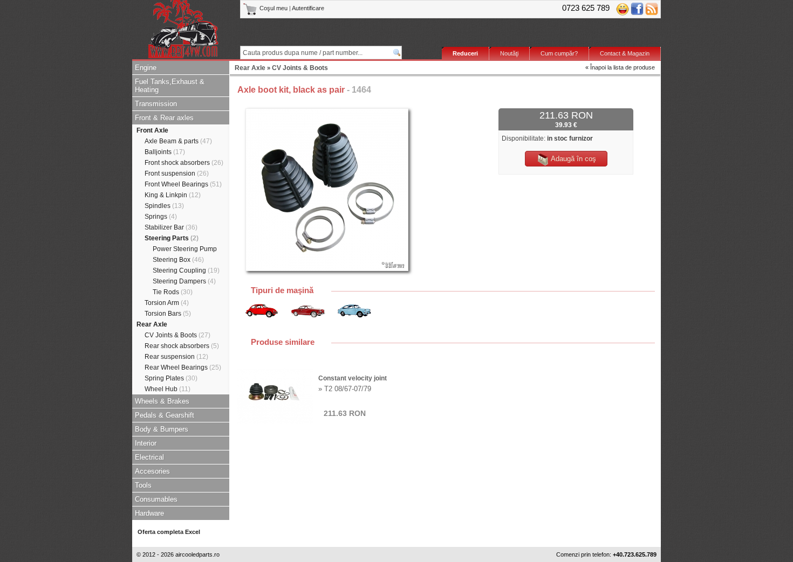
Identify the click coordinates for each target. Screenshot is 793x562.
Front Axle (152, 130)
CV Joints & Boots (177, 335)
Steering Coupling (186, 270)
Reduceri (465, 53)
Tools (143, 485)
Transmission (156, 104)
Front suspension (177, 173)
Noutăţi (509, 53)
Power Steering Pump (185, 249)
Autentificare (308, 8)
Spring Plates (171, 378)
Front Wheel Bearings (183, 184)
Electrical (149, 457)
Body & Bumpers (161, 429)
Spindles (164, 206)
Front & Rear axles (164, 118)
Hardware (149, 513)
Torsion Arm (167, 303)
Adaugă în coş (572, 159)
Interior (145, 443)
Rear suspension (176, 356)
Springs (161, 216)
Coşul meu (273, 8)
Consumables (156, 499)
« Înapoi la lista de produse (620, 67)
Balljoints (165, 152)
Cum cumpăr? (559, 53)
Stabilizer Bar (171, 227)
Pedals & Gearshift (164, 415)
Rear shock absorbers (182, 346)
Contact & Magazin (625, 53)
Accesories (152, 471)
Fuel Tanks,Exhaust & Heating (169, 86)
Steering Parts (172, 238)
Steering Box (178, 259)
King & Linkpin (173, 195)
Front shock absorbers (184, 162)
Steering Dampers (184, 281)
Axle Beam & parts (178, 141)
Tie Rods (173, 292)
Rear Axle (151, 324)
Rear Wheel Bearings (183, 367)
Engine (145, 68)
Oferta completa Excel (169, 532)
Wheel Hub (167, 389)
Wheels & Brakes (162, 401)
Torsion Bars (168, 313)
